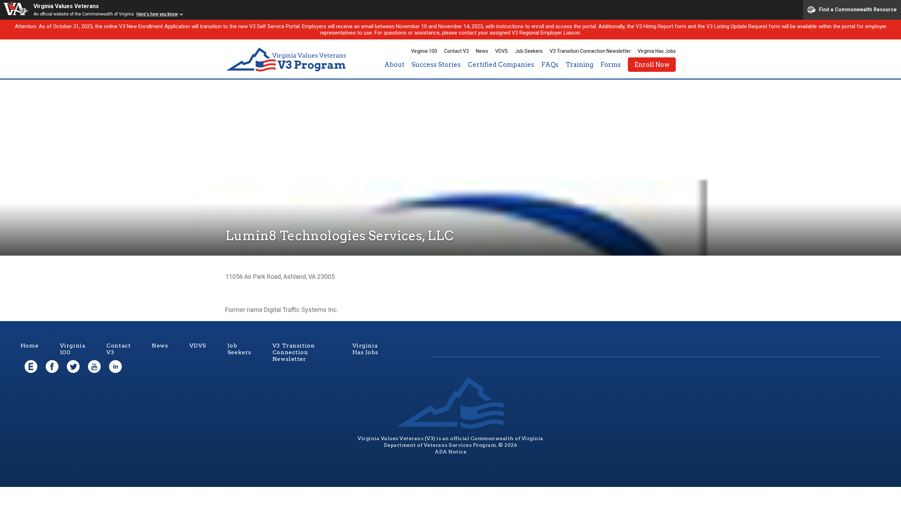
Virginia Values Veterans (66, 6)
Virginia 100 (424, 51)
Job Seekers (529, 51)
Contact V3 (456, 51)
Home (29, 345)
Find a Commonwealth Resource (858, 9)
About (394, 64)
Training (579, 64)
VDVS (501, 51)
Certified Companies (501, 64)
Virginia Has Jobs (657, 51)
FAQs (550, 64)
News (482, 51)
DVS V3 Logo (286, 60)
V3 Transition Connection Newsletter (590, 51)
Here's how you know (157, 14)
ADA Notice (450, 452)
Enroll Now (651, 64)
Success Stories (436, 64)
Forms (610, 64)
